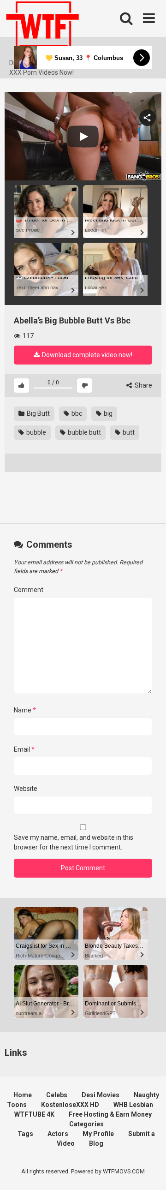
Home (22, 1095)
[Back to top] (148, 1171)
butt (128, 432)
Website (25, 788)
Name (25, 710)
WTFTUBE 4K (34, 1114)
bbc (76, 413)
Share (142, 385)
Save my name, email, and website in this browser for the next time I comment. (73, 842)
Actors (57, 1133)
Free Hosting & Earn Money (110, 1114)
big (107, 413)
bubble (35, 432)
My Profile (98, 1133)
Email (24, 749)
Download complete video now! (86, 355)
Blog (96, 1143)
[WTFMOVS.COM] (42, 29)
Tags (25, 1133)
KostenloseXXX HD (70, 1104)
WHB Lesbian (133, 1104)
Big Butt (37, 413)
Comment (28, 589)
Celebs (56, 1095)
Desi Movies (100, 1095)
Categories (86, 1124)
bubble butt (83, 432)
